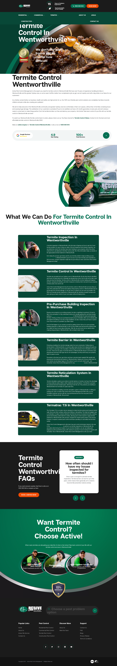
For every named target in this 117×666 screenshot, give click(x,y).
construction (26, 21)
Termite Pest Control (45, 633)
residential (22, 15)
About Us (82, 15)
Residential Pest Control (46, 628)
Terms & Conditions (86, 639)
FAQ (81, 630)
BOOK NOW (92, 6)
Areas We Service (23, 633)
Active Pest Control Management (34, 661)
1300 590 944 (79, 6)
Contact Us (94, 21)
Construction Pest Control (46, 636)
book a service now (28, 495)
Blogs (81, 633)
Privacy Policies (84, 636)
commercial (39, 15)
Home (20, 628)
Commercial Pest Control (46, 630)
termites (53, 15)
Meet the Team (64, 630)
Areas (93, 15)
